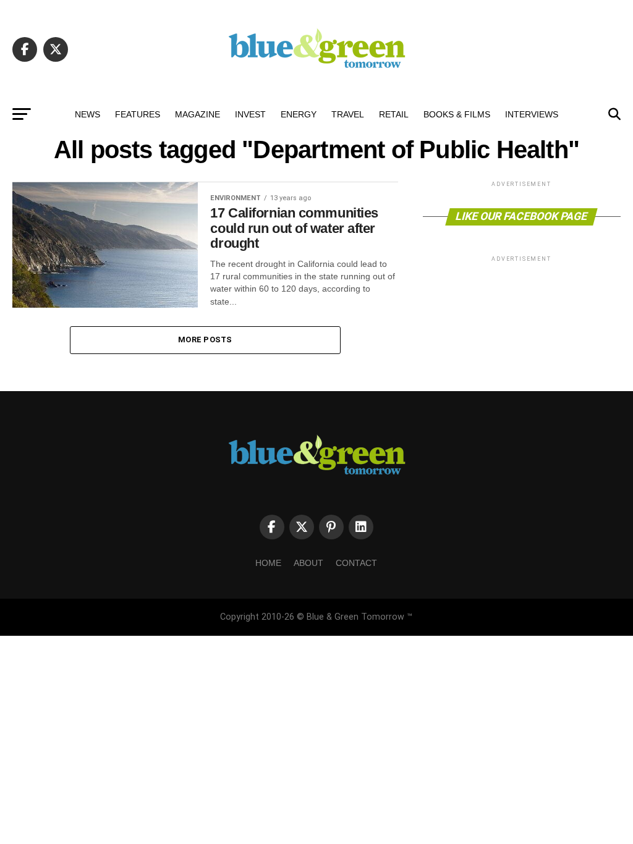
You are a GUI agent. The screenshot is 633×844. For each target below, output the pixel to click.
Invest (250, 114)
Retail (394, 114)
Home (268, 563)
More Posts (205, 339)
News (87, 114)
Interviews (531, 114)
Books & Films (456, 114)
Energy (298, 114)
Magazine (197, 114)
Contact (356, 563)
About (308, 563)
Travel (347, 114)
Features (137, 114)
